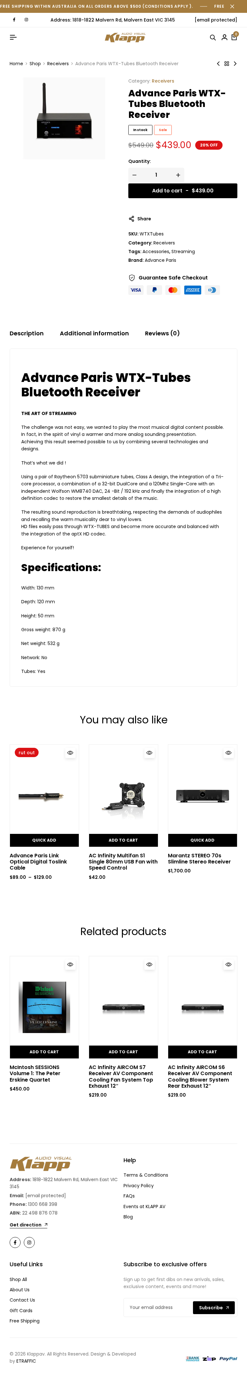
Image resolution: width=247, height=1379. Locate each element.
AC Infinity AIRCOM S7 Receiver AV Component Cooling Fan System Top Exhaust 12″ (121, 1076)
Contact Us (22, 1300)
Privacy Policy (139, 1185)
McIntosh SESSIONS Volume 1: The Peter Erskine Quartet (35, 1073)
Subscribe (211, 1307)
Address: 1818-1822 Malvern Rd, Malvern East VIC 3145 (112, 20)
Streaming (183, 251)
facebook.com (14, 20)
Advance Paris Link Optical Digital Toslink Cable (38, 862)
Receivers (58, 63)
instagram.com (26, 20)
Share (144, 219)
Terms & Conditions (146, 1175)
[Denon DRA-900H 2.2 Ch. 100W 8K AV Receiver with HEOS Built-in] (218, 63)
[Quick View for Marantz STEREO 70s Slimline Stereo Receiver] (229, 753)
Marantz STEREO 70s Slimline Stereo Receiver (199, 859)
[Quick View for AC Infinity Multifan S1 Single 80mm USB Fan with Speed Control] (149, 753)
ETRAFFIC (26, 1361)
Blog (128, 1217)
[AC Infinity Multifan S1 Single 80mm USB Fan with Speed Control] (123, 795)
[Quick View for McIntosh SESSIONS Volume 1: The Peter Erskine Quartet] (70, 964)
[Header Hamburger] (13, 37)
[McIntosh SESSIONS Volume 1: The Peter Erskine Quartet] (44, 1007)
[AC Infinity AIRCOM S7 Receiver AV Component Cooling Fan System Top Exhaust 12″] (123, 1007)
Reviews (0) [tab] (162, 333)
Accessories (155, 251)
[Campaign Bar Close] (235, 6)
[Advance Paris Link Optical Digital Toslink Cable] (44, 795)
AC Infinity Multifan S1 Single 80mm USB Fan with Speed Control (123, 862)
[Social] (15, 1242)
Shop (35, 63)
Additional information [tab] (94, 333)
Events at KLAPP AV (144, 1206)
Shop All (18, 1279)
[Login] (224, 37)
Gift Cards (21, 1310)
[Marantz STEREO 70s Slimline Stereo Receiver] (235, 63)
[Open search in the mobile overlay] (214, 37)
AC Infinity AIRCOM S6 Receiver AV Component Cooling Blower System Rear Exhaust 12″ (200, 1076)
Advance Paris (160, 260)
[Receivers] (226, 63)
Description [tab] (27, 333)
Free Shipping (25, 1321)
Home (16, 63)
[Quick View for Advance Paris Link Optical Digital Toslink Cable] (70, 753)
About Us (20, 1289)
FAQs (129, 1196)
